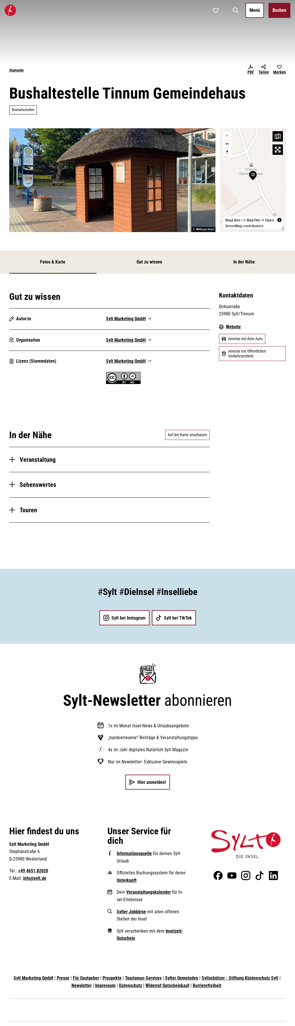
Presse (63, 978)
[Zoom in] (227, 135)
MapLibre (233, 220)
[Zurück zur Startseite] (10, 10)
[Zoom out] (227, 144)
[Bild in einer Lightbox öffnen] (246, 844)
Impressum (105, 985)
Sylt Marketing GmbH (33, 978)
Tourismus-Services (143, 978)
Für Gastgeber (86, 978)
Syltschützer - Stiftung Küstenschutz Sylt (240, 978)
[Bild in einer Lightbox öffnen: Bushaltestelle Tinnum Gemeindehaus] (112, 180)
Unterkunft (127, 880)
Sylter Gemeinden (181, 978)
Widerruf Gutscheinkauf (167, 985)
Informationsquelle (134, 853)
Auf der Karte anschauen (187, 434)
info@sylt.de (34, 878)
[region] (253, 180)
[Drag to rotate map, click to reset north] (227, 152)
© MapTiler (252, 220)
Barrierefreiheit (207, 985)
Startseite (16, 70)
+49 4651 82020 (33, 870)
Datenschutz (130, 985)
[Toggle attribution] (279, 220)
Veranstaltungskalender (148, 892)
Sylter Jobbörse (131, 911)
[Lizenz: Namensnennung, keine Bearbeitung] (123, 382)
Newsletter (81, 985)
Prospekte (112, 978)
